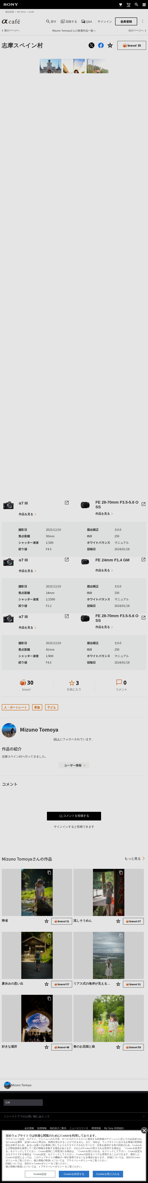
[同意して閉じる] (144, 1130)
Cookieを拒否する (74, 1174)
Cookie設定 (40, 1174)
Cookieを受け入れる (107, 1174)
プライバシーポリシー (52, 1166)
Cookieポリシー (42, 1163)
